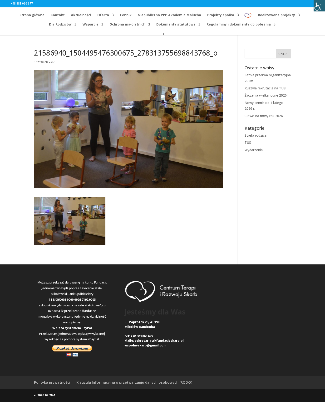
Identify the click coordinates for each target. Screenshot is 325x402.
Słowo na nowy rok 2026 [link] (264, 115)
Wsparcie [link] (90, 24)
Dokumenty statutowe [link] (176, 24)
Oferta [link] (103, 15)
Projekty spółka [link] (220, 15)
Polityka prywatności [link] (52, 382)
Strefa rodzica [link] (255, 135)
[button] (40, 3)
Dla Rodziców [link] (60, 24)
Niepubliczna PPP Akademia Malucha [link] (169, 15)
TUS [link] (248, 142)
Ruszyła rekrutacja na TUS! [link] (265, 88)
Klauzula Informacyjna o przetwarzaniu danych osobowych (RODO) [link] (134, 382)
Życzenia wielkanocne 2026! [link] (266, 95)
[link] (248, 17)
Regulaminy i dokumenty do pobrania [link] (239, 24)
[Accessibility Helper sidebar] (319, 5)
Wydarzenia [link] (254, 150)
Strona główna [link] (32, 15)
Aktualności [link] (81, 15)
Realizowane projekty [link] (276, 15)
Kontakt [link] (58, 15)
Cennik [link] (126, 15)
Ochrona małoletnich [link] (127, 24)
